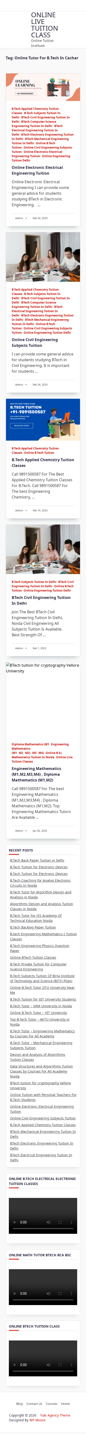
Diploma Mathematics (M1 (30, 744)
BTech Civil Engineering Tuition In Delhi (43, 584)
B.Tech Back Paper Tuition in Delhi (37, 860)
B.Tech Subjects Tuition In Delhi (34, 582)
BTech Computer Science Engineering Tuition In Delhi (34, 124)
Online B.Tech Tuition (39, 453)
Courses (51, 1403)
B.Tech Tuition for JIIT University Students (43, 999)
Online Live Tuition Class (44, 24)
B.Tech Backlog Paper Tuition (33, 927)
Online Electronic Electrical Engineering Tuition (37, 154)
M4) (41, 753)
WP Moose (37, 1420)
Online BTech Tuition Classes (33, 957)
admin (19, 218)
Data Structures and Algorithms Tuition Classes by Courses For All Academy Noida (41, 1071)
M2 (21, 753)
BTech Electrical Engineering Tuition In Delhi (37, 130)
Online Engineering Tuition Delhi (47, 333)
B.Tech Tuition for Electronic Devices (39, 867)
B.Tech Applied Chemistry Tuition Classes (43, 1125)
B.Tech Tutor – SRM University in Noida (41, 1006)
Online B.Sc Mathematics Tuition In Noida (37, 755)
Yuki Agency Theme (55, 1415)
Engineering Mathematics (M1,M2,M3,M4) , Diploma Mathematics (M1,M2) (36, 774)
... (39, 204)
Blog (19, 1403)
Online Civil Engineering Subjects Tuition (43, 1118)
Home (65, 1403)
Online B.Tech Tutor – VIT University (38, 1012)
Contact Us (34, 1403)
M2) (27, 753)
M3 (34, 753)
